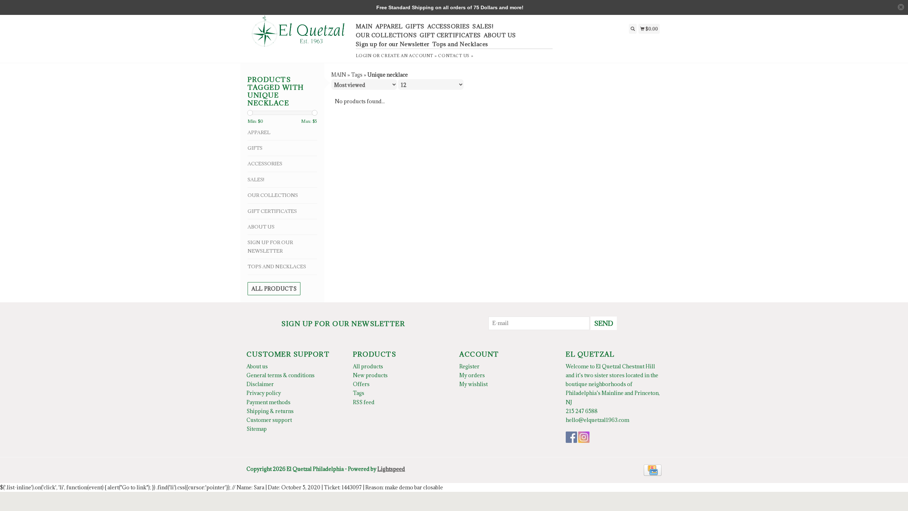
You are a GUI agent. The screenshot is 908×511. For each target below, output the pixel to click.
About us (257, 366)
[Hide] (901, 7)
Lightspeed (391, 469)
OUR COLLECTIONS (386, 35)
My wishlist (473, 384)
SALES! (482, 26)
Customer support (269, 420)
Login (364, 55)
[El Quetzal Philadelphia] (298, 35)
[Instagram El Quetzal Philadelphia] (583, 437)
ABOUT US (500, 35)
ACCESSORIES (448, 26)
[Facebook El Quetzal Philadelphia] (571, 437)
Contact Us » (455, 55)
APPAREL (389, 26)
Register (469, 366)
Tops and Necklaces (460, 44)
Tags (356, 74)
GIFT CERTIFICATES (450, 35)
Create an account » (409, 55)
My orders (472, 375)
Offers (361, 384)
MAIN (364, 26)
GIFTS (415, 26)
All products (274, 288)
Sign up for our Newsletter (393, 44)
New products (370, 375)
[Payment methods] (652, 469)
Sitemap (257, 428)
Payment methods (268, 402)
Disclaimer (260, 384)
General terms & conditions (281, 375)
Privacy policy (264, 393)
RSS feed (364, 402)
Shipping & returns (270, 411)
